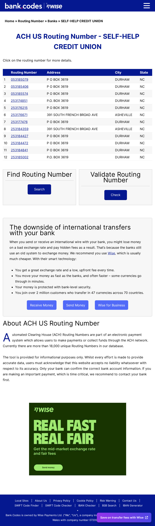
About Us (41, 500)
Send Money (75, 305)
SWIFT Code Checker (58, 505)
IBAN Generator (133, 505)
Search (39, 189)
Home (9, 21)
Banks (52, 21)
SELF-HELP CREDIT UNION (82, 21)
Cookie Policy (85, 500)
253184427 (19, 136)
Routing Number (31, 21)
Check (115, 195)
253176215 (19, 108)
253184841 (19, 150)
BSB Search (109, 505)
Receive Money (41, 305)
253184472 (19, 143)
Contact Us (129, 500)
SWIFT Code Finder (27, 505)
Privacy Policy (61, 500)
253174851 (19, 101)
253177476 (19, 122)
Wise (111, 253)
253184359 (19, 129)
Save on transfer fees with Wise (121, 517)
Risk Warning (108, 500)
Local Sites (21, 500)
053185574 (19, 94)
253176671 (19, 115)
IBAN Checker (87, 505)
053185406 (19, 87)
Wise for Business (111, 305)
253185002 (19, 157)
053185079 (19, 79)
